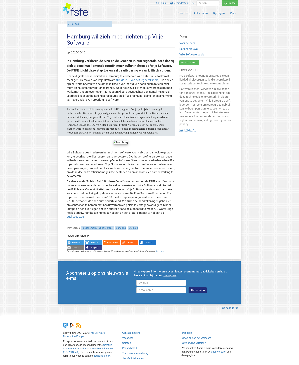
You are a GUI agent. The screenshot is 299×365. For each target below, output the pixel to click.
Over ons (183, 13)
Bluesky (94, 242)
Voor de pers (187, 43)
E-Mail (76, 248)
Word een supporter (189, 63)
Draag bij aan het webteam (196, 337)
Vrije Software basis (191, 54)
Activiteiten (201, 13)
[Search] (194, 3)
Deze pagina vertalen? (193, 342)
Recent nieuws (188, 48)
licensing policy (102, 355)
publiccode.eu (75, 216)
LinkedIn (148, 242)
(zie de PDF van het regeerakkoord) (137, 80)
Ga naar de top (230, 307)
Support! (94, 248)
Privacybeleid (129, 348)
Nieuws (74, 24)
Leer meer (160, 251)
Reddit (130, 242)
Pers (233, 13)
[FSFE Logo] (75, 9)
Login (162, 3)
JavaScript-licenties (133, 358)
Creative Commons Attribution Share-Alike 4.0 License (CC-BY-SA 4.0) (88, 349)
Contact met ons (131, 332)
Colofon (126, 342)
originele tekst (218, 351)
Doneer (231, 3)
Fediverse (76, 242)
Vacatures (127, 337)
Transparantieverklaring (135, 353)
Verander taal (181, 3)
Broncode (186, 332)
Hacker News (112, 242)
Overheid (133, 228)
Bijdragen (219, 13)
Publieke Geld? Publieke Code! (97, 228)
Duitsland (121, 228)
